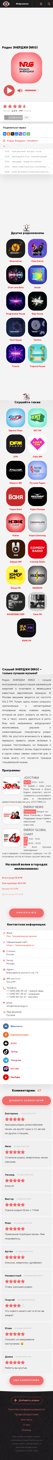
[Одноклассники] (8, 134)
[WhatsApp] (28, 134)
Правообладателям (26, 1414)
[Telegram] (24, 134)
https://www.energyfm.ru (20, 945)
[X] (12, 134)
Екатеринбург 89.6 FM (14, 883)
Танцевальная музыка (24, 936)
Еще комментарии (26, 1380)
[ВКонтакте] (4, 134)
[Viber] (20, 134)
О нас (26, 1424)
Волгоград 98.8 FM (12, 877)
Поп (9, 936)
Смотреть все (26, 912)
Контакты (26, 1419)
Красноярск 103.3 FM (13, 899)
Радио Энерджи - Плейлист (22, 140)
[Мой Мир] (16, 134)
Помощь (26, 1429)
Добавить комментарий (26, 1100)
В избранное (15, 117)
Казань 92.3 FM (10, 888)
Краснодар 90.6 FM (12, 894)
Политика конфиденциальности (26, 1409)
